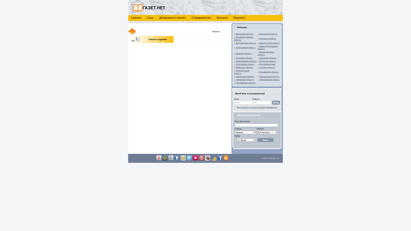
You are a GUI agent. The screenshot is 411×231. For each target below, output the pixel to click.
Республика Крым (266, 64)
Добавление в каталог (172, 17)
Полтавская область (244, 64)
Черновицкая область (245, 83)
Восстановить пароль (246, 107)
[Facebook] (219, 160)
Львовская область (267, 58)
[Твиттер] (189, 160)
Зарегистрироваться (267, 107)
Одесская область (267, 61)
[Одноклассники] (183, 160)
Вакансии (240, 17)
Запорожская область (245, 48)
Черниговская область (269, 80)
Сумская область (266, 67)
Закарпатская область (269, 43)
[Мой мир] (164, 160)
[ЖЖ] (171, 160)
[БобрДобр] (207, 160)
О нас (150, 17)
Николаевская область (245, 61)
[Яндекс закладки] (158, 160)
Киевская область (243, 53)
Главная (136, 17)
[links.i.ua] (213, 160)
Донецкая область (267, 39)
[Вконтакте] (177, 160)
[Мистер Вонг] (201, 160)
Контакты (222, 17)
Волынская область (267, 34)
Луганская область (244, 58)
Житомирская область (245, 43)
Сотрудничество (202, 17)
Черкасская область (244, 80)
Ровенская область (244, 67)
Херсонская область (244, 77)
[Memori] (195, 160)
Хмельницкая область (268, 77)
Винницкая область (244, 34)
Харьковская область (268, 72)
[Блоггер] (225, 160)
